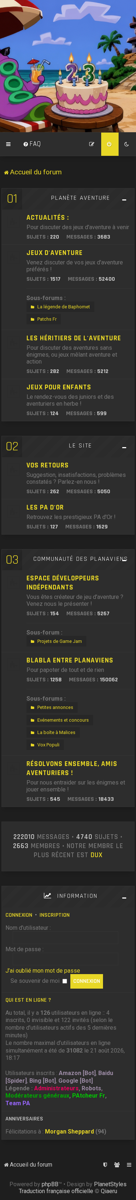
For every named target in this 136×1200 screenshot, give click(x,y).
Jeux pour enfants (58, 387)
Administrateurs (56, 1088)
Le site (80, 446)
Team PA (17, 1103)
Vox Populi (48, 744)
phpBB (50, 1184)
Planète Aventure (80, 198)
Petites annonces (55, 707)
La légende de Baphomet (63, 306)
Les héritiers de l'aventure (73, 338)
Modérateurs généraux (37, 1095)
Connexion (18, 915)
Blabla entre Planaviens (70, 660)
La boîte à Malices (56, 732)
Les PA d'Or (45, 507)
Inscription (55, 915)
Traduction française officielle (56, 1191)
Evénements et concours (63, 720)
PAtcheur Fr (88, 1095)
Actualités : (47, 217)
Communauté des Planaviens (80, 559)
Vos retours (47, 465)
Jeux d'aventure (54, 253)
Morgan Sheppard (69, 1131)
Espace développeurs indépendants (62, 583)
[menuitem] (31, 144)
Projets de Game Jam (59, 641)
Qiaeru (109, 1191)
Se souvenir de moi (36, 980)
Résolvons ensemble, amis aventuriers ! (72, 768)
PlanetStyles (110, 1184)
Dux (97, 855)
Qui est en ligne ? (28, 1000)
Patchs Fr (47, 319)
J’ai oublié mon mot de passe (42, 970)
